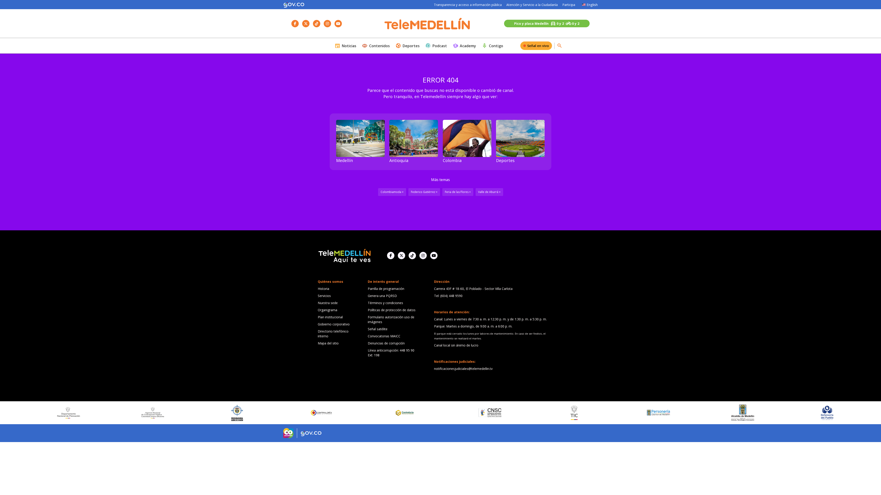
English (592, 4)
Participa (568, 5)
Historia (323, 288)
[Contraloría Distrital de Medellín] (351, 412)
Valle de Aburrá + (489, 192)
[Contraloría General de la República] (266, 412)
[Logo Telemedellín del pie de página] (344, 255)
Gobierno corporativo (334, 324)
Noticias (345, 46)
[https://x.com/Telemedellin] (401, 255)
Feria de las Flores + (458, 192)
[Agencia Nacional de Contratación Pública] (98, 412)
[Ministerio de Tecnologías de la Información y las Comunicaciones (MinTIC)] (520, 412)
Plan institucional (330, 317)
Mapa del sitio (328, 343)
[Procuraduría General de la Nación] (182, 413)
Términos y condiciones (385, 303)
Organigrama (327, 310)
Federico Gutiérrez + (424, 192)
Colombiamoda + (392, 192)
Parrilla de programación (386, 288)
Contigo (492, 46)
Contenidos (376, 46)
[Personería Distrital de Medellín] (603, 413)
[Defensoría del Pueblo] (772, 413)
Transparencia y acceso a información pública (468, 5)
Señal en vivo (538, 45)
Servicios (324, 296)
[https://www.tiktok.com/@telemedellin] (412, 255)
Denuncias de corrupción (386, 343)
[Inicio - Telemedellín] (427, 23)
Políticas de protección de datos (391, 310)
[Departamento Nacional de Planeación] (14, 412)
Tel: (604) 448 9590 (448, 296)
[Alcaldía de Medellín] (688, 413)
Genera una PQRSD (382, 296)
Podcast (436, 46)
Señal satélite (378, 329)
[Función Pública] (856, 413)
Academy (464, 46)
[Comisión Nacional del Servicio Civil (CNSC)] (435, 412)
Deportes (408, 46)
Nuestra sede (328, 303)
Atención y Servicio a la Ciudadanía (532, 5)
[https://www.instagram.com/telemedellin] (423, 255)
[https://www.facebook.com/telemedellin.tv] (390, 255)
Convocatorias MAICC (384, 336)
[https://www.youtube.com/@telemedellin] (434, 255)
